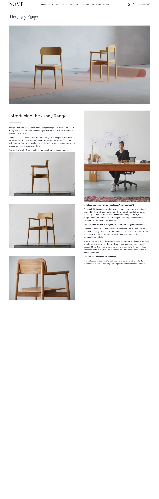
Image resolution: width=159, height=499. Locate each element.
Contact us (88, 4)
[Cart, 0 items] (129, 4)
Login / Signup (102, 4)
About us (74, 4)
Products (45, 4)
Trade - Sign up (143, 4)
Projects (60, 4)
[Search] (133, 4)
